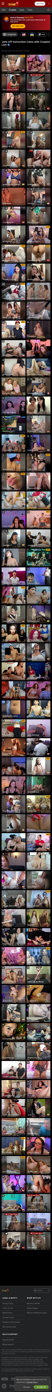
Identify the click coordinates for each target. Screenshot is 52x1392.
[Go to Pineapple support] (4, 1386)
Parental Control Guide (11, 1322)
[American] (23, 34)
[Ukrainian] (32, 34)
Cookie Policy (32, 1382)
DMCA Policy (7, 1313)
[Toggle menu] (3, 3)
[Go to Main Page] (16, 3)
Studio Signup (32, 1308)
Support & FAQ (8, 1340)
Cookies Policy (8, 1317)
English (40, 1290)
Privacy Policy (7, 1303)
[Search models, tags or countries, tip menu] (48, 10)
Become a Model (33, 1303)
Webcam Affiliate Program (37, 1313)
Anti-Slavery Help (9, 1327)
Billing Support (8, 1344)
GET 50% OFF (17, 26)
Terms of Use (7, 1308)
